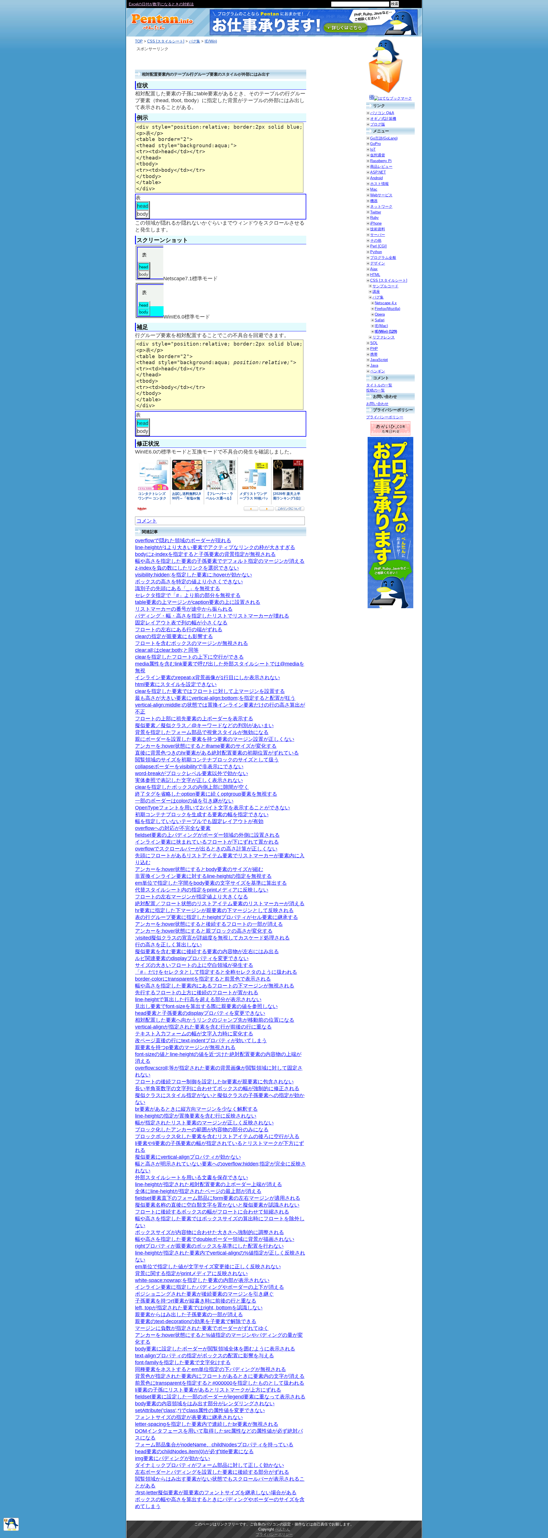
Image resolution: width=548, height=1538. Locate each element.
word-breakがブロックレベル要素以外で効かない (191, 773)
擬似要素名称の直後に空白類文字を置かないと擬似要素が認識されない (217, 1205)
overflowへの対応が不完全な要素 (173, 828)
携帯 (374, 354)
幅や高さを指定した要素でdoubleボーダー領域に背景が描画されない (214, 1239)
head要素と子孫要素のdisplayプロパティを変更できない (200, 1013)
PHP (374, 348)
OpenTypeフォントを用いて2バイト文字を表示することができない (212, 808)
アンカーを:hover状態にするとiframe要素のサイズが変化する (206, 746)
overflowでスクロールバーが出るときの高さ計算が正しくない (206, 849)
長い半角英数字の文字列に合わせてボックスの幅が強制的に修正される (217, 1088)
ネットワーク (381, 206)
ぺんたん (282, 1529)
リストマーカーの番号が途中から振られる (184, 609)
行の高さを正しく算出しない (168, 945)
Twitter (375, 212)
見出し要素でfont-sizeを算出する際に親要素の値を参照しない (206, 1006)
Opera (380, 314)
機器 (374, 201)
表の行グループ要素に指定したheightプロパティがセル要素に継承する (216, 917)
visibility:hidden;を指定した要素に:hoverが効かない (193, 575)
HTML (375, 275)
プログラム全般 (383, 257)
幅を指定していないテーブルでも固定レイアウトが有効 (199, 821)
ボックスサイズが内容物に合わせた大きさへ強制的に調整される (209, 1232)
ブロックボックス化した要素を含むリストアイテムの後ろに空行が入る (217, 1136)
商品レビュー (381, 166)
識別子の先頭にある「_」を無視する (177, 588)
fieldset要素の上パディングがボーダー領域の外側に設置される (207, 835)
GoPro (375, 144)
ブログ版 (377, 124)
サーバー (377, 235)
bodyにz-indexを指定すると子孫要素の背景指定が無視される (205, 554)
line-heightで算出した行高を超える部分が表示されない (198, 999)
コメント (146, 521)
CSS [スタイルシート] (165, 41)
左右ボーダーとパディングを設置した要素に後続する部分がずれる (212, 1472)
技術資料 (377, 229)
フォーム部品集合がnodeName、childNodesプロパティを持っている (214, 1445)
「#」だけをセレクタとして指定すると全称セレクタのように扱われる (216, 972)
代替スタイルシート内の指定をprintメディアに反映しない (201, 890)
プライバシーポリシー (384, 417)
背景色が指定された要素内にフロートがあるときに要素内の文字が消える (220, 1376)
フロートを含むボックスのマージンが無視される (191, 643)
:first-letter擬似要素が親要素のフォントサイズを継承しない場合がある (216, 1492)
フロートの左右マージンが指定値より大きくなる (191, 897)
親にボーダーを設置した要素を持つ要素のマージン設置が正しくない (214, 739)
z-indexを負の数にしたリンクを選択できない (187, 568)
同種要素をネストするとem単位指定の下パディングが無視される (210, 1369)
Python (376, 252)
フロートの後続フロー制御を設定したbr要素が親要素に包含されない (214, 1082)
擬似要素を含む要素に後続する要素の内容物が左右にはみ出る (207, 951)
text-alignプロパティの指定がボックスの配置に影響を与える (204, 1355)
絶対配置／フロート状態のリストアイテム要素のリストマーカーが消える (220, 903)
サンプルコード (385, 286)
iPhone (376, 223)
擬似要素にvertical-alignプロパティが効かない (188, 1157)
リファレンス (383, 337)
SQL (374, 343)
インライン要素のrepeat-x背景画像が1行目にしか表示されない (207, 677)
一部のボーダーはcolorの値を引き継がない (184, 801)
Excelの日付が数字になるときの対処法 (161, 4)
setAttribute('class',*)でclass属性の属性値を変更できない (200, 1410)
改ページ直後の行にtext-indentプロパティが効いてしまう (201, 1040)
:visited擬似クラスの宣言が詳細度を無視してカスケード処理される (212, 938)
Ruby (374, 217)
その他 (375, 240)
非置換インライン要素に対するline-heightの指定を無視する (203, 876)
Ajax (374, 269)
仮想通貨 (377, 155)
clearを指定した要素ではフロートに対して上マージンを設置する (210, 691)
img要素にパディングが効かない (172, 1458)
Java (374, 365)
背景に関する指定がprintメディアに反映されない (191, 1273)
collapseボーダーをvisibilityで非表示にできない (189, 766)
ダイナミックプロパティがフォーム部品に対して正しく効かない (209, 1465)
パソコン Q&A (382, 113)
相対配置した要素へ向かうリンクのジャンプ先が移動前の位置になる (214, 1020)
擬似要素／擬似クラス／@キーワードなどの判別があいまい (204, 725)
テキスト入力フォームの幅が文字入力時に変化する (194, 1034)
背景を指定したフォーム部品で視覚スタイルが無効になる (202, 732)
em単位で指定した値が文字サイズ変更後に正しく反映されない (208, 1266)
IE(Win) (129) (386, 331)
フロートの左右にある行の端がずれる (178, 629)
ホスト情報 (379, 184)
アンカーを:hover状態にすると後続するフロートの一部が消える (209, 924)
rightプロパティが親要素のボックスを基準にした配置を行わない (209, 1246)
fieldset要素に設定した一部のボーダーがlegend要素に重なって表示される (220, 1397)
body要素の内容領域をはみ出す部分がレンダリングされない (205, 1403)
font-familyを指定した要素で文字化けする (183, 1362)
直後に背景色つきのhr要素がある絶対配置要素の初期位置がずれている (217, 753)
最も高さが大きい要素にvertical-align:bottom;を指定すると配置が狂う (215, 698)
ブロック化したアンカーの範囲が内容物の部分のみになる (202, 1129)
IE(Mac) (381, 326)
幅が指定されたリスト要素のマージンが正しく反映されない (204, 1123)
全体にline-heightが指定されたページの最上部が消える (198, 1191)
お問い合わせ (377, 404)
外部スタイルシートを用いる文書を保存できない (191, 1177)
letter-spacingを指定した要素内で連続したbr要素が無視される (206, 1424)
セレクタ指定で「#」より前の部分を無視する (188, 595)
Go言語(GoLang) (384, 138)
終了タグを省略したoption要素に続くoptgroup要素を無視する (206, 794)
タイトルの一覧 (379, 385)
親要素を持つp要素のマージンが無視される (185, 1047)
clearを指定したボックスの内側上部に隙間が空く (192, 787)
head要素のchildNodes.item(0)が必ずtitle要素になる (194, 1451)
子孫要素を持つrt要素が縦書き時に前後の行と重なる (195, 1301)
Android (376, 178)
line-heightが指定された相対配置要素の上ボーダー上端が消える (208, 1184)
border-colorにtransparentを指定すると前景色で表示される (203, 979)
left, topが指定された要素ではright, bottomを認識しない (199, 1308)
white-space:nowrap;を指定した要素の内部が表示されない (202, 1280)
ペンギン (377, 371)
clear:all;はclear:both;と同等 (167, 650)
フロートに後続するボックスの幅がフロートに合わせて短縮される (212, 1212)
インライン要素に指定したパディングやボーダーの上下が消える (209, 1287)
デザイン (377, 263)
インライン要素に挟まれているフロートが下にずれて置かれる (207, 842)
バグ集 (194, 41)
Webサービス (381, 195)
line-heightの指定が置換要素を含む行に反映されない (195, 1116)
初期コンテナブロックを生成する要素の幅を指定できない (202, 814)
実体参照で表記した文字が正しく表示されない (189, 780)
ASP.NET (378, 172)
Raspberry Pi (381, 161)
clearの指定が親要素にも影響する (174, 636)
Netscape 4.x (386, 303)
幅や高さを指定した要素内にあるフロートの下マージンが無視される (214, 986)
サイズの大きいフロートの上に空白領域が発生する (194, 965)
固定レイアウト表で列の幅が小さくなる (181, 623)
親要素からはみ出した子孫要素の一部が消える (189, 1314)
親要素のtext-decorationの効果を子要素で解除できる (195, 1321)
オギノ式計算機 (383, 118)
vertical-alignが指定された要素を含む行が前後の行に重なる (203, 1027)
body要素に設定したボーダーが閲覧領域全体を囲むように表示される (215, 1349)
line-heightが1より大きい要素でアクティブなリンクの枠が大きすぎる (215, 547)
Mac (373, 189)
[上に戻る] (11, 1529)
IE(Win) (211, 41)
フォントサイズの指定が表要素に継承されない (189, 1417)
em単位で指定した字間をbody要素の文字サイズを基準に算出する (211, 883)
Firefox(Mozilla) (387, 309)
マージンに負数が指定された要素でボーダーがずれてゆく (202, 1328)
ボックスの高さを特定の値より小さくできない (189, 581)
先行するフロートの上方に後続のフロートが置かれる (196, 992)
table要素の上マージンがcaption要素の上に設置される (197, 602)
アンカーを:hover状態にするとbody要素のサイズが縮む (199, 869)
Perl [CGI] (378, 246)
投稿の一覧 (375, 390)
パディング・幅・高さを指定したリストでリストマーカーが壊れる (212, 616)
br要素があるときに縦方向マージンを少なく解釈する (196, 1109)
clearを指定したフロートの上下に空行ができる (189, 657)
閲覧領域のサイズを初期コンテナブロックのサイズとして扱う (207, 760)
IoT (373, 149)
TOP (139, 41)
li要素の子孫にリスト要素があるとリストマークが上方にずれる (208, 1390)
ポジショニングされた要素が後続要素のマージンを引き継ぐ (204, 1294)
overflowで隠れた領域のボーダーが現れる (183, 540)
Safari (379, 320)
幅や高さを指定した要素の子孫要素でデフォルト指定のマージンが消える (220, 561)
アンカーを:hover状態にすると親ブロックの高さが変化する (204, 931)
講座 (376, 291)
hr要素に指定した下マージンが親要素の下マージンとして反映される (214, 910)
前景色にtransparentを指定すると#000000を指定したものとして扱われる (219, 1383)
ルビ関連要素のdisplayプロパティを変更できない (192, 958)
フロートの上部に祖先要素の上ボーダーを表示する (194, 718)
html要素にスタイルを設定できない (176, 684)
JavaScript (379, 360)
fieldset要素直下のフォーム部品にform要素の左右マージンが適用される (217, 1198)
